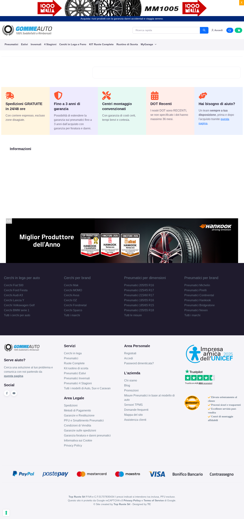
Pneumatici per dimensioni (145, 278)
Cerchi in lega (73, 353)
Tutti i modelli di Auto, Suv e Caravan (87, 388)
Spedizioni (71, 405)
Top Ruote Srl (122, 504)
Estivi (24, 44)
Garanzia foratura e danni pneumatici (87, 435)
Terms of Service (154, 500)
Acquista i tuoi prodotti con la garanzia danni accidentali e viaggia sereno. (122, 18)
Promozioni (131, 390)
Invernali (36, 44)
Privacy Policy (73, 445)
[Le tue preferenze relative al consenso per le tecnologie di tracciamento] (6, 512)
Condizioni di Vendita (77, 425)
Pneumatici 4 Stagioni (78, 383)
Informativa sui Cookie (78, 440)
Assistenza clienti (135, 419)
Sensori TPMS (133, 404)
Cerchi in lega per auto (22, 278)
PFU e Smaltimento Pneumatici (84, 420)
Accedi (128, 358)
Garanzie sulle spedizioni (80, 430)
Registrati (130, 353)
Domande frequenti (136, 409)
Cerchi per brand (77, 278)
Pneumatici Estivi (75, 373)
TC (149, 504)
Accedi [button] (218, 30)
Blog (127, 385)
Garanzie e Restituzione (79, 415)
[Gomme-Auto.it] (27, 30)
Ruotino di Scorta (127, 44)
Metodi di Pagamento (77, 410)
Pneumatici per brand (201, 278)
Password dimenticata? (139, 363)
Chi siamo (130, 380)
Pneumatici (11, 44)
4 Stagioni (50, 44)
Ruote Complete (74, 363)
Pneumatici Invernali (77, 378)
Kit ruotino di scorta (76, 368)
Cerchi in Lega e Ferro (72, 44)
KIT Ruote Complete (101, 44)
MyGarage (147, 44)
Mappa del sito (133, 414)
